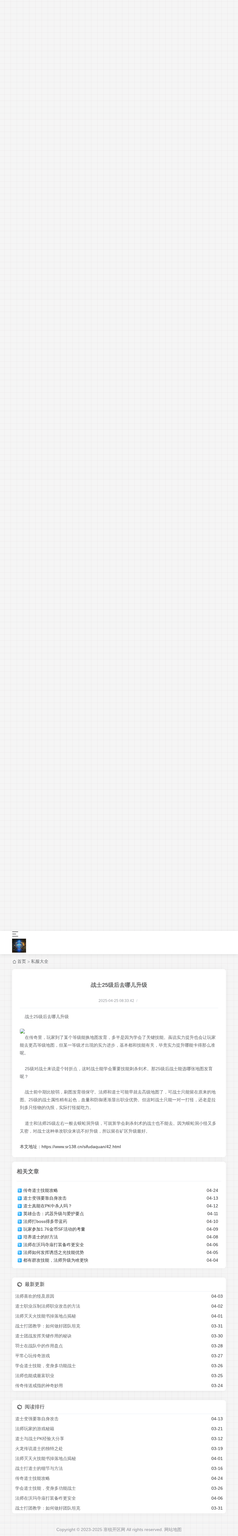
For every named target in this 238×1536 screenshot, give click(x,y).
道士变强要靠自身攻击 (45, 1198)
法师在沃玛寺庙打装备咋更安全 (53, 1244)
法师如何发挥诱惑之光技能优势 (53, 1252)
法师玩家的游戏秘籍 (34, 1428)
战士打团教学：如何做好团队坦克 (47, 1325)
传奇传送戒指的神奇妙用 (39, 1385)
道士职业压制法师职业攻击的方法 (47, 1306)
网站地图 (173, 1529)
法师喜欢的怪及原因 (34, 1296)
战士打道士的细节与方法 (39, 1468)
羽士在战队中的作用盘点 (39, 1345)
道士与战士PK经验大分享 (39, 1438)
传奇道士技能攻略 (40, 1190)
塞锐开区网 (114, 1529)
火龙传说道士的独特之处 (39, 1448)
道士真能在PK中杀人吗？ (47, 1205)
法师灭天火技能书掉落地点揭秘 (45, 1316)
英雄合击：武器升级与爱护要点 (53, 1213)
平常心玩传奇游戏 (32, 1355)
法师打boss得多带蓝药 (45, 1221)
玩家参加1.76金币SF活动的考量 (54, 1229)
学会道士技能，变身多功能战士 (45, 1365)
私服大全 (39, 961)
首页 (21, 961)
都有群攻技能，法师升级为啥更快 (55, 1260)
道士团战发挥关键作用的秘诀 (43, 1335)
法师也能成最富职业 (34, 1375)
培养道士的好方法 (40, 1236)
